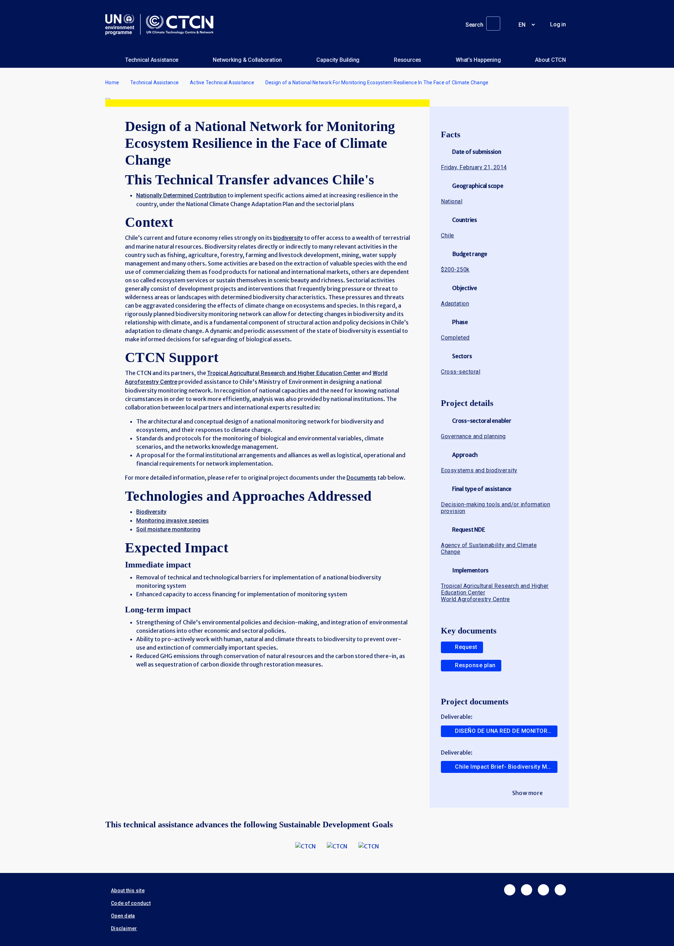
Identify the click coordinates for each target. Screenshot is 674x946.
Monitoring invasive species (172, 520)
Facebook (509, 889)
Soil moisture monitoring (168, 529)
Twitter (526, 889)
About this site (128, 890)
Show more (527, 792)
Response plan (475, 665)
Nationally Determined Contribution (181, 195)
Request (466, 647)
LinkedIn (543, 889)
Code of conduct (131, 903)
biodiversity (288, 238)
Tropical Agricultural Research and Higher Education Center (284, 373)
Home (112, 82)
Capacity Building (337, 60)
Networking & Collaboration (247, 60)
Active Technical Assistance (222, 82)
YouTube (560, 889)
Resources (407, 60)
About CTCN (550, 60)
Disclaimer (124, 928)
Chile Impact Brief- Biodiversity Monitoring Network (506, 766)
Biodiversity (151, 511)
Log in (558, 24)
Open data (123, 916)
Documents (361, 477)
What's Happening (478, 60)
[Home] (162, 24)
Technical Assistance (151, 60)
